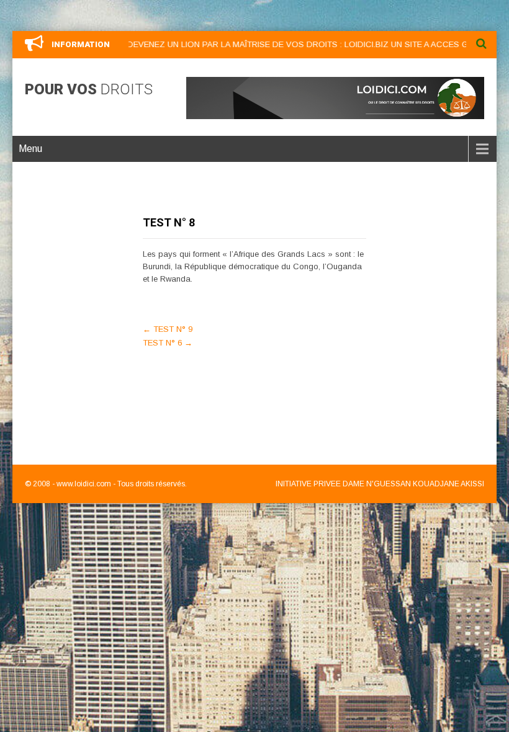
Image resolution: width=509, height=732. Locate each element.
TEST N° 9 (167, 329)
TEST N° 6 (167, 342)
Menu (30, 148)
